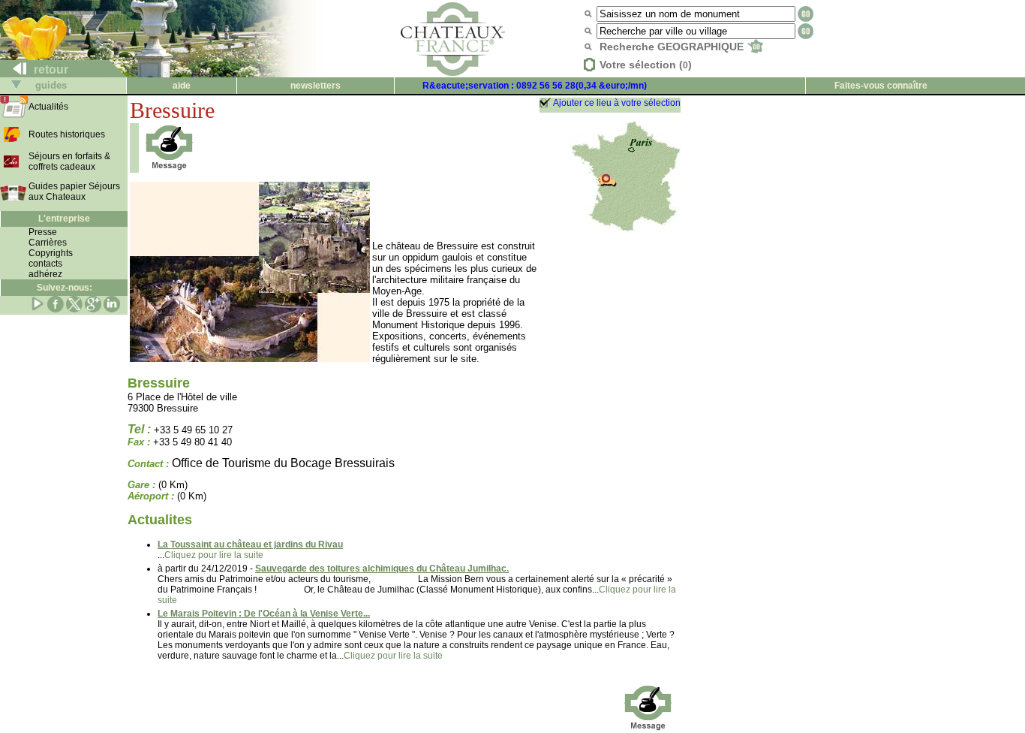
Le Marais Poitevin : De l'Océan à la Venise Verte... (264, 613)
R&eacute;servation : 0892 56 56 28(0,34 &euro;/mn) (534, 85)
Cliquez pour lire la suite (213, 555)
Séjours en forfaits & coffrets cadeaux (69, 161)
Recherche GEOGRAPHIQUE (673, 47)
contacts (45, 263)
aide (182, 85)
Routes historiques (67, 134)
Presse (43, 232)
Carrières (48, 242)
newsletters (315, 85)
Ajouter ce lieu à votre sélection (617, 103)
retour (49, 69)
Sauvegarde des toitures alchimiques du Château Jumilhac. (382, 568)
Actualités (48, 106)
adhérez (45, 274)
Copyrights (51, 253)
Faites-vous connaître (880, 85)
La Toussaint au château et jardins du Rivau (250, 544)
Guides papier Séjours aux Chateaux (74, 191)
